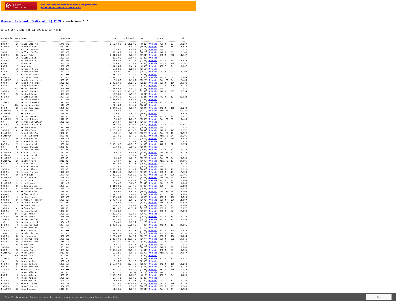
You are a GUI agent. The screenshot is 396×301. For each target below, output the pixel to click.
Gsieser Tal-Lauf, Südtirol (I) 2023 (31, 21)
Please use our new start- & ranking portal (61, 7)
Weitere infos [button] (111, 297)
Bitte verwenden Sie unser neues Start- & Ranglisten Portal (69, 5)
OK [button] (378, 297)
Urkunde (152, 44)
